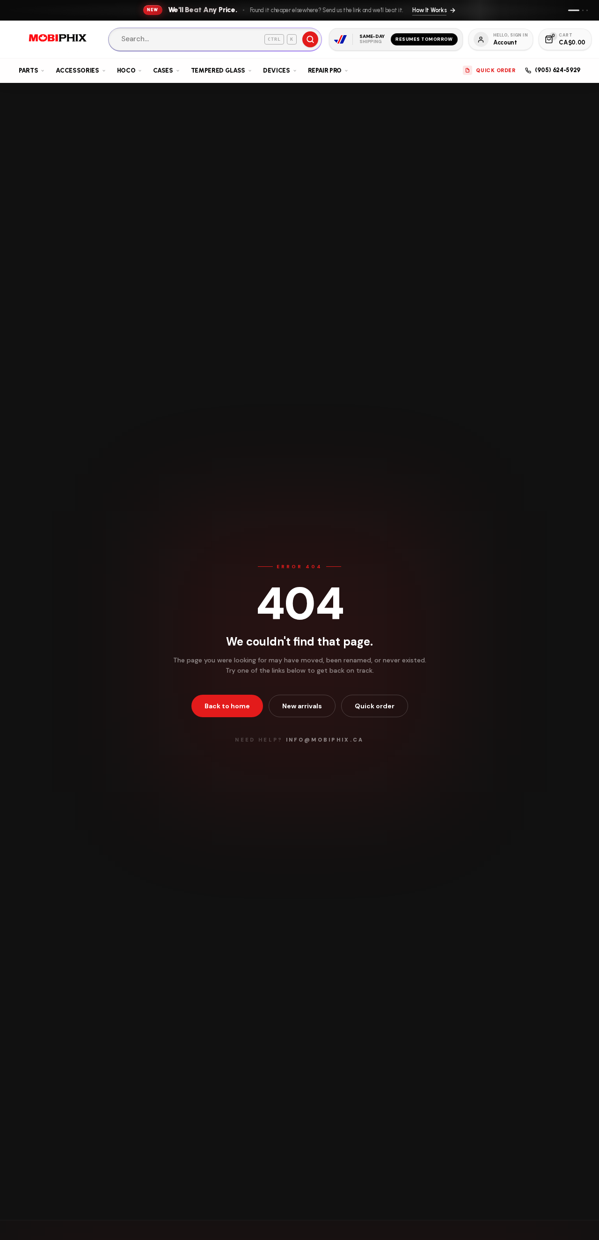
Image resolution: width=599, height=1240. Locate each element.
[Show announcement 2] (583, 10)
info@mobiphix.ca (325, 739)
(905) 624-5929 (557, 70)
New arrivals (302, 706)
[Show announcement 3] (587, 10)
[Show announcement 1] (573, 10)
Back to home (227, 706)
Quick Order (495, 70)
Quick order (374, 706)
